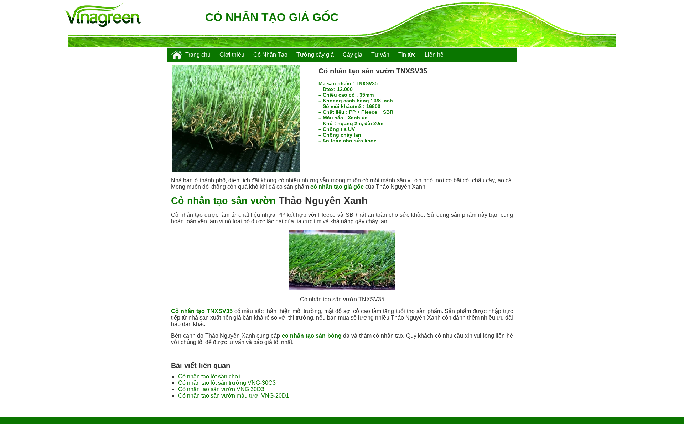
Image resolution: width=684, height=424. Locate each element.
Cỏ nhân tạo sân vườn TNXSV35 (372, 71)
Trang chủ (198, 55)
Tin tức (407, 55)
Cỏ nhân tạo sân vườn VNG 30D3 (221, 389)
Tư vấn (380, 55)
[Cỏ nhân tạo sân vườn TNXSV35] (236, 170)
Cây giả (352, 55)
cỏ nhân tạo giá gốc (337, 187)
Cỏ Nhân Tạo (270, 55)
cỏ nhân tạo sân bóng (312, 336)
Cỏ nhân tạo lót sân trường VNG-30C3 (227, 383)
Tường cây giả (315, 55)
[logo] (102, 15)
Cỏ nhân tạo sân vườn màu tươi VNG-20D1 (233, 396)
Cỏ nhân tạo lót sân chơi (209, 376)
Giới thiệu (231, 55)
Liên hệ (434, 55)
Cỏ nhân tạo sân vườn (223, 200)
